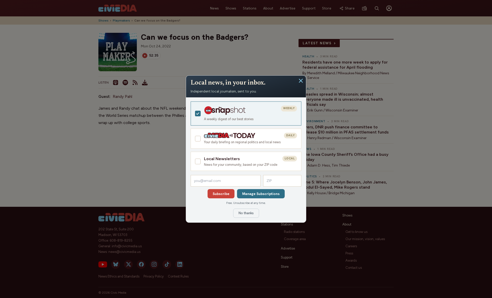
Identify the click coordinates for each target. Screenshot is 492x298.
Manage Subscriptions (261, 193)
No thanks (246, 213)
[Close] (301, 81)
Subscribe (221, 193)
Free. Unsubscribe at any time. (246, 203)
